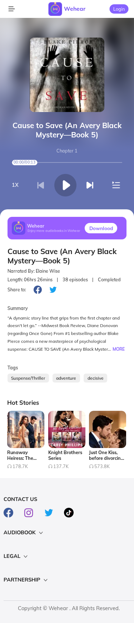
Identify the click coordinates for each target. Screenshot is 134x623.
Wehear (74, 8)
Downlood (101, 228)
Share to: (17, 289)
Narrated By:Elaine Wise (34, 271)
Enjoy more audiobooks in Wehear (54, 231)
